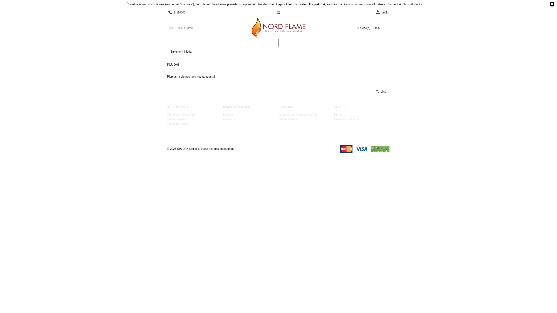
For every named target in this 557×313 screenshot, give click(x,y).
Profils (338, 114)
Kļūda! (188, 51)
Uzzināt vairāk (412, 4)
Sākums (175, 51)
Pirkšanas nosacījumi (181, 114)
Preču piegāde (176, 119)
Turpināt (381, 91)
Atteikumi (229, 119)
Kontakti (228, 114)
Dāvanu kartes (288, 119)
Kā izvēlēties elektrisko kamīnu (298, 114)
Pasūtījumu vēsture (346, 119)
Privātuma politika (178, 123)
